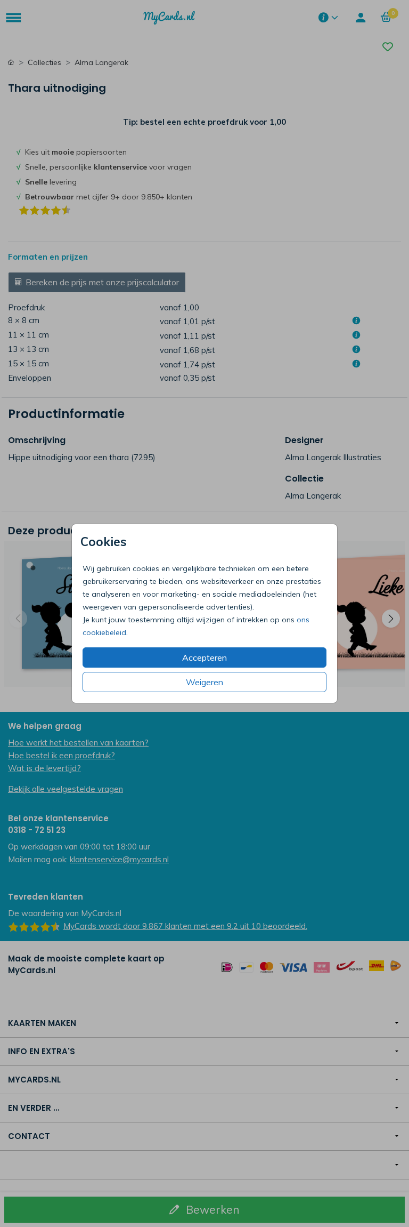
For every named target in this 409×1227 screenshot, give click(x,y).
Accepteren (204, 657)
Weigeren (204, 682)
